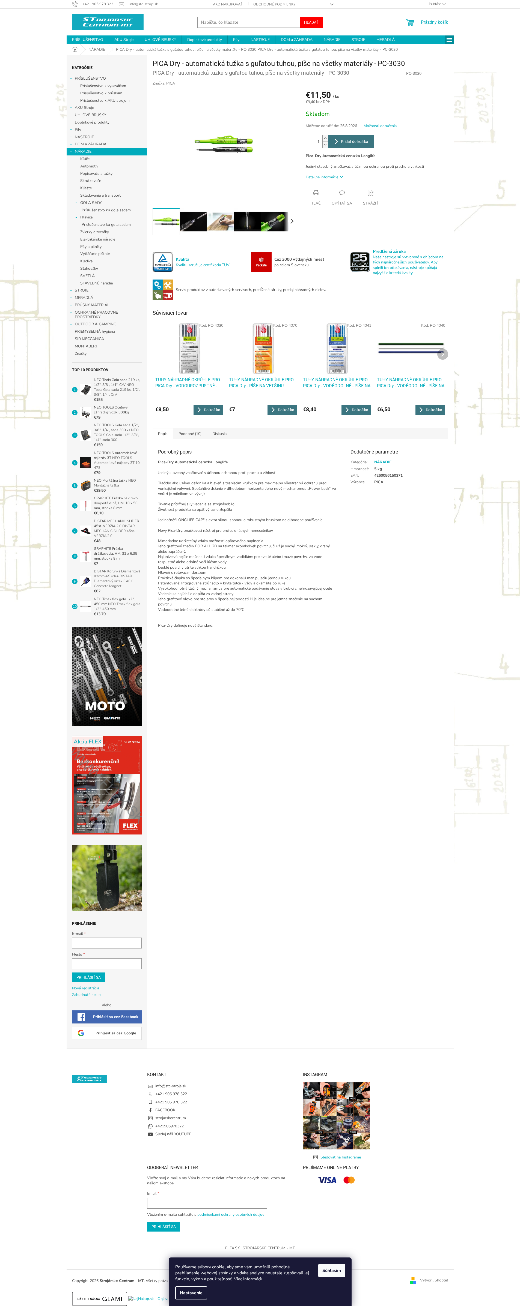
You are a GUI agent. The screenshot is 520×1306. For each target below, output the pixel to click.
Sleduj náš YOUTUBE (173, 1134)
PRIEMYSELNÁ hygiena (95, 331)
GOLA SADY (91, 202)
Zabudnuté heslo (86, 994)
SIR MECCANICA (89, 338)
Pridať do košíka (354, 141)
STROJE (81, 290)
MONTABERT (86, 346)
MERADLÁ (84, 297)
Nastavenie (191, 1293)
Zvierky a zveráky (94, 232)
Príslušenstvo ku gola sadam (106, 210)
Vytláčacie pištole (95, 253)
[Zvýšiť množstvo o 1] (325, 138)
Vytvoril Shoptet (434, 1280)
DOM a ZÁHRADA (90, 144)
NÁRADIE (83, 151)
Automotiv (89, 166)
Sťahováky (89, 268)
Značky (81, 353)
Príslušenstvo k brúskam (101, 93)
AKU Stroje (84, 107)
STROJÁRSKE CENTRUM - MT (269, 1248)
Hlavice (86, 217)
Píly (78, 129)
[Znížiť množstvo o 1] (325, 145)
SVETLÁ (87, 275)
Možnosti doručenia (380, 125)
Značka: (164, 83)
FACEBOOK (165, 1110)
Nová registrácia (85, 988)
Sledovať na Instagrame (340, 1157)
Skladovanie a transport (100, 195)
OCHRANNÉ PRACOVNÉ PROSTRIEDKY (96, 315)
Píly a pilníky (91, 246)
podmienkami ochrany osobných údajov (230, 1214)
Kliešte (86, 188)
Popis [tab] (163, 433)
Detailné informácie (322, 177)
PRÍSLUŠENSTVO (90, 78)
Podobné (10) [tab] (190, 433)
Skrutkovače (90, 180)
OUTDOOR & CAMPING (95, 324)
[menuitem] (88, 39)
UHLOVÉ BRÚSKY (90, 115)
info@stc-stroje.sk (170, 1086)
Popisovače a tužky (96, 173)
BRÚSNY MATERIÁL (92, 305)
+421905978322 (169, 1126)
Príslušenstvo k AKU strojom (105, 100)
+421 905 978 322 (171, 1094)
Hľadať (311, 22)
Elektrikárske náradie (97, 239)
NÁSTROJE (84, 137)
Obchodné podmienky (274, 4)
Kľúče (85, 158)
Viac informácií (248, 1279)
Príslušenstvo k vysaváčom (103, 85)
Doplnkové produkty (92, 122)
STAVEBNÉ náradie (96, 283)
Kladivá (86, 261)
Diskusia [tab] (219, 433)
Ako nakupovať (227, 4)
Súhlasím (331, 1271)
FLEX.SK (232, 1248)
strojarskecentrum (170, 1118)
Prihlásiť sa (88, 977)
